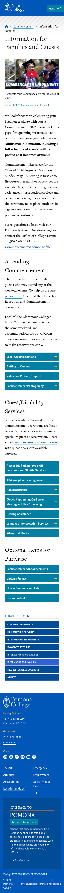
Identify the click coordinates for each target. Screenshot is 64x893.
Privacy (25, 884)
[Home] (15, 7)
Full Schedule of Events (20, 632)
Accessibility (11, 781)
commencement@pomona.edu (35, 442)
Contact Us (9, 742)
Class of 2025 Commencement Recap (26, 105)
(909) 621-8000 (12, 737)
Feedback (55, 884)
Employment (41, 774)
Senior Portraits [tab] (17, 598)
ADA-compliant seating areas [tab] (25, 480)
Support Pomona (22, 822)
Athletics (9, 774)
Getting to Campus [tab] (18, 366)
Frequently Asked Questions (23, 669)
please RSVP (13, 296)
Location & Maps (14, 788)
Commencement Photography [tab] (25, 385)
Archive (11, 677)
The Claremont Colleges (29, 874)
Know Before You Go (19, 647)
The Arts (8, 767)
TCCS (36, 793)
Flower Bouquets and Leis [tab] (23, 588)
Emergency (40, 767)
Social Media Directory (41, 783)
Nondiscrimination (39, 884)
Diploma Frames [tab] (17, 578)
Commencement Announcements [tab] (27, 568)
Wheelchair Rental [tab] (18, 533)
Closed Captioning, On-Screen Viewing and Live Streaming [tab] (25, 501)
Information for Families (21, 662)
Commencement (23, 26)
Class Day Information (20, 624)
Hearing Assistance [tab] (19, 513)
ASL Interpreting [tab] (17, 489)
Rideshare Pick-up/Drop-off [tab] (24, 376)
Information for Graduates (22, 654)
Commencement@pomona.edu (27, 247)
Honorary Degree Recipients (23, 639)
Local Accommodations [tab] (21, 356)
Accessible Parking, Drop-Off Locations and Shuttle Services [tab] (26, 467)
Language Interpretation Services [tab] (28, 523)
